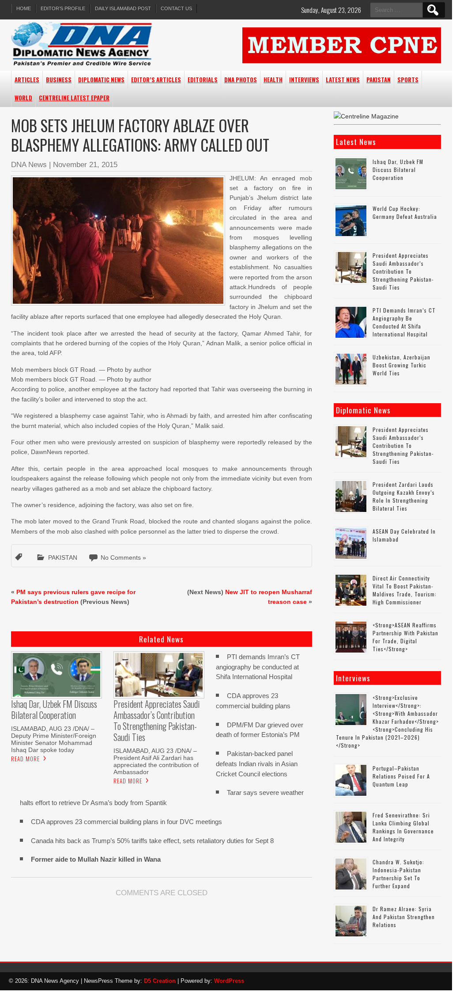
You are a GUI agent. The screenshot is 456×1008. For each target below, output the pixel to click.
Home (23, 8)
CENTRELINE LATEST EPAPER (74, 97)
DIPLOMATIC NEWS (101, 79)
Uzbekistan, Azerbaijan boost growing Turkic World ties (401, 365)
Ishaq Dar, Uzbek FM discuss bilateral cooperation (398, 169)
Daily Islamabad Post (123, 8)
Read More (25, 758)
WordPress (229, 980)
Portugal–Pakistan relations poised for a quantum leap (401, 776)
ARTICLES (27, 79)
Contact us (176, 8)
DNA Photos (240, 79)
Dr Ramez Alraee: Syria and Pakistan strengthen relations (404, 916)
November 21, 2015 (85, 164)
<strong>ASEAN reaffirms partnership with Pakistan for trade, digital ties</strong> (405, 637)
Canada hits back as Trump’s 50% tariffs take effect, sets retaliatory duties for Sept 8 (152, 840)
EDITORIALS (203, 79)
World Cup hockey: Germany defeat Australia (405, 212)
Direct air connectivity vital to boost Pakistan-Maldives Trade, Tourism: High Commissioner (405, 590)
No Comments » (123, 557)
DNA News (29, 164)
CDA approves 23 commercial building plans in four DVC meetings (126, 821)
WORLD (23, 97)
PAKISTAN (378, 79)
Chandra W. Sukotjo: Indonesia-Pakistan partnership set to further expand (398, 874)
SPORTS (407, 79)
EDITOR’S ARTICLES (156, 79)
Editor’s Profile (63, 8)
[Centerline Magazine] (366, 116)
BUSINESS (59, 79)
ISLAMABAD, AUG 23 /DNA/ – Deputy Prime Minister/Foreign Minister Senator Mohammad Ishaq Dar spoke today (53, 739)
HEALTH (273, 79)
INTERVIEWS (304, 79)
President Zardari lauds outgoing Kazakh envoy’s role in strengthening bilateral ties (404, 496)
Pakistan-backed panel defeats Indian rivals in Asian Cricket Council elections (257, 764)
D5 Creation (160, 980)
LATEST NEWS (343, 79)
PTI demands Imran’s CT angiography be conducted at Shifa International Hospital (258, 667)
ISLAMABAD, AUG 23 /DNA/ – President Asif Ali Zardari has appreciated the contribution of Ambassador (156, 761)
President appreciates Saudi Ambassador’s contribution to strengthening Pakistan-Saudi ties (403, 271)
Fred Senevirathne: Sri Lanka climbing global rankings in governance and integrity (403, 827)
